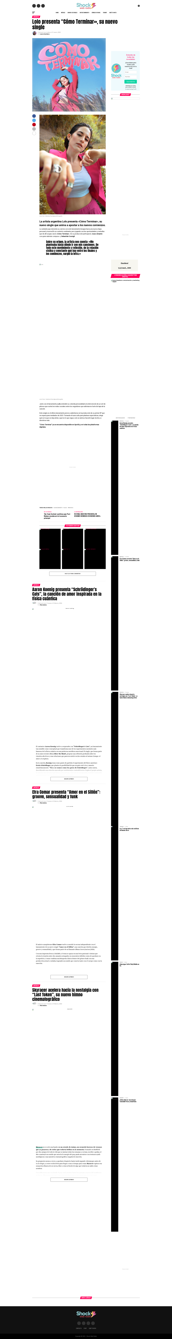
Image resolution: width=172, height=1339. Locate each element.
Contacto (79, 1328)
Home (57, 12)
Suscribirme (131, 82)
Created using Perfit (130, 89)
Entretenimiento (84, 12)
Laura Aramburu (45, 34)
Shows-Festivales (72, 12)
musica (71, 507)
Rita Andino (43, 605)
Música (63, 12)
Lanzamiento (58, 507)
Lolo (65, 507)
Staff (85, 1328)
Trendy (105, 12)
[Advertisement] (72, 480)
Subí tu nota (112, 12)
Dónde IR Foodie (96, 12)
